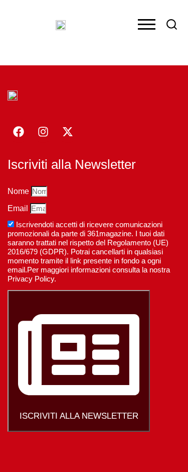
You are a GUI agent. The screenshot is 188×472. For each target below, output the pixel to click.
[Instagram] (43, 132)
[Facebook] (19, 132)
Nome (19, 191)
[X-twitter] (68, 132)
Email (19, 208)
